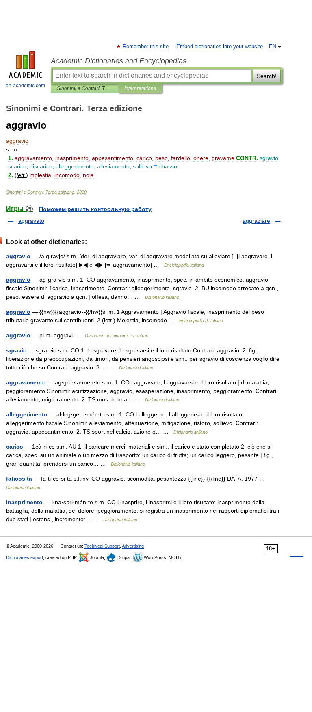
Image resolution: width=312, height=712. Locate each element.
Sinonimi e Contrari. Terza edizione (84, 88)
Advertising (133, 546)
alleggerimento (27, 414)
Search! (267, 76)
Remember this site (146, 47)
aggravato (31, 221)
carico (14, 446)
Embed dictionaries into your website (219, 47)
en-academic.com (25, 85)
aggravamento (26, 382)
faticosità (19, 478)
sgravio (16, 350)
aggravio (18, 256)
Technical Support (102, 546)
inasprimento (24, 502)
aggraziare (256, 221)
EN (272, 47)
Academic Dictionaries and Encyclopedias (118, 61)
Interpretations (140, 88)
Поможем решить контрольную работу (95, 209)
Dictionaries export (24, 557)
